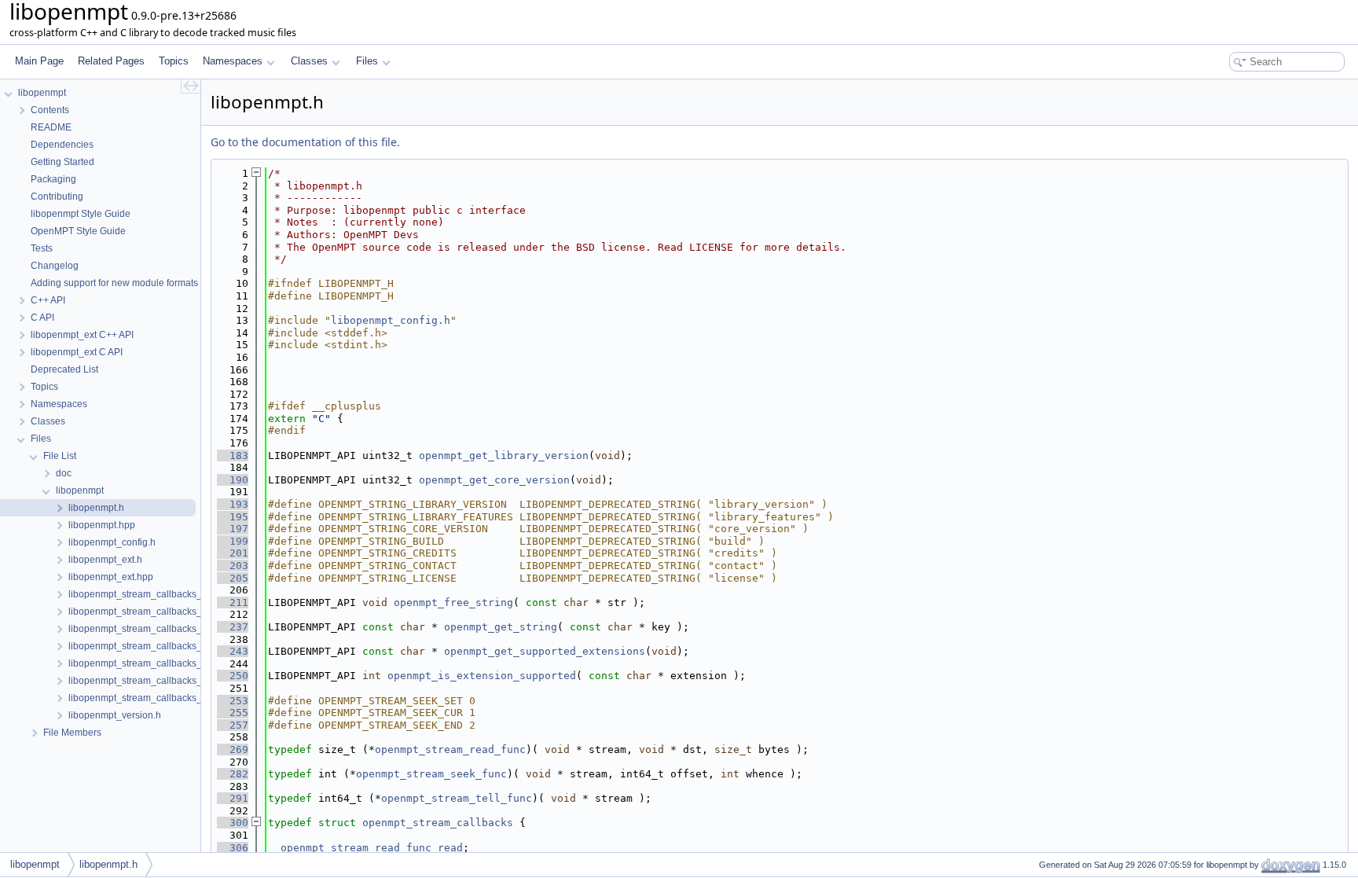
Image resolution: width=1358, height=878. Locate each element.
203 (232, 565)
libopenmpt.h (108, 864)
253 (232, 701)
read (450, 848)
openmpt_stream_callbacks (437, 822)
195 (232, 517)
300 (232, 822)
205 (232, 578)
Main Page (39, 61)
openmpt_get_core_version (494, 480)
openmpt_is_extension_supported (481, 675)
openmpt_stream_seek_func (431, 774)
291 (232, 798)
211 (232, 602)
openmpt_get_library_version (504, 455)
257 (232, 725)
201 (232, 553)
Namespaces (232, 61)
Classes (309, 61)
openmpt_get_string (500, 627)
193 (232, 504)
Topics (174, 61)
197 (232, 529)
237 (232, 627)
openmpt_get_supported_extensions (544, 651)
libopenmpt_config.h (390, 320)
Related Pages (111, 61)
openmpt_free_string (453, 602)
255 (232, 712)
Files (367, 61)
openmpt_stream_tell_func (456, 798)
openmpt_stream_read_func (450, 749)
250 (232, 675)
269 (232, 749)
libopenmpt (35, 864)
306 (232, 848)
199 (232, 541)
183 (232, 455)
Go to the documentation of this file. (305, 141)
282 (232, 774)
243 (232, 651)
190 (232, 480)
